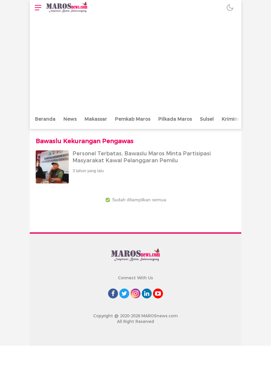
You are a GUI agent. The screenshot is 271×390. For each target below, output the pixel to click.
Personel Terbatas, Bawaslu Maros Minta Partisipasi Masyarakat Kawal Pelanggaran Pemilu (142, 157)
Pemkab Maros (132, 119)
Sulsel (207, 119)
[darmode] (230, 7)
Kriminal (232, 119)
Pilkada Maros (175, 119)
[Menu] (36, 7)
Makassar (96, 119)
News (70, 119)
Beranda (45, 119)
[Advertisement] (135, 64)
